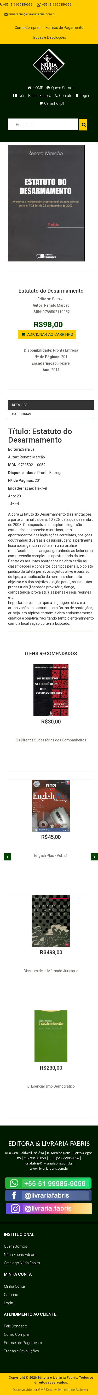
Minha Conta (14, 1286)
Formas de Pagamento (64, 27)
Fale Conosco (15, 1326)
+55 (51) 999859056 (17, 4)
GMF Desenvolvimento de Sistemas (64, 1390)
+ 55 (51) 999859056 (64, 1158)
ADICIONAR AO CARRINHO (49, 334)
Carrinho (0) (53, 103)
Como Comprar (27, 27)
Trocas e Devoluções (49, 37)
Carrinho (11, 1295)
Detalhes (19, 405)
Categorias (21, 414)
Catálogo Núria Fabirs (22, 1263)
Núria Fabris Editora (34, 96)
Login (84, 96)
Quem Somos (62, 88)
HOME (37, 88)
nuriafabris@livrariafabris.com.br (31, 14)
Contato (65, 96)
